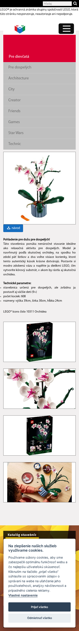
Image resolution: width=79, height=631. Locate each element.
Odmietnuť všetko (39, 618)
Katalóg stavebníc (22, 534)
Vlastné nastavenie (23, 595)
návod (15, 228)
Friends (14, 111)
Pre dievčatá (19, 57)
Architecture (18, 78)
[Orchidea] (39, 188)
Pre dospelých (19, 68)
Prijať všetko (39, 607)
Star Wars (15, 133)
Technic (14, 144)
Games (14, 122)
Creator (14, 100)
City (11, 89)
